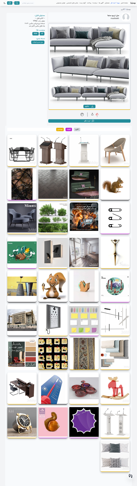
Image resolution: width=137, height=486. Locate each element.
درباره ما (95, 3)
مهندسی (60, 129)
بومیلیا (128, 9)
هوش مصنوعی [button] (60, 3)
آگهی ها (101, 3)
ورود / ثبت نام (115, 3)
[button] (131, 476)
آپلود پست (82, 3)
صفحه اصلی (124, 3)
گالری (123, 9)
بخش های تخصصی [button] (72, 3)
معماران (107, 3)
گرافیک (69, 129)
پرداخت (89, 3)
